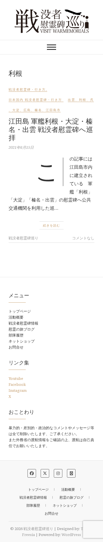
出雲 (71, 99)
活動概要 (16, 317)
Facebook (17, 384)
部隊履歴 (16, 335)
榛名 (38, 110)
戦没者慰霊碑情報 (23, 323)
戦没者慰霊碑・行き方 (27, 89)
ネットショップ (22, 341)
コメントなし (83, 238)
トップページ (20, 311)
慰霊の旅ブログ (22, 329)
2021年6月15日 (21, 147)
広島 (27, 110)
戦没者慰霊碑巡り (23, 238)
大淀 (16, 110)
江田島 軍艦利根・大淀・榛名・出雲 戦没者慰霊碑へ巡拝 (51, 129)
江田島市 (53, 110)
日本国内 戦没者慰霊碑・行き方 (35, 99)
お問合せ (16, 347)
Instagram (18, 390)
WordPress (71, 534)
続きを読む (51, 225)
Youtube (16, 378)
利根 (82, 99)
